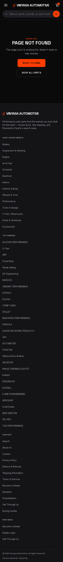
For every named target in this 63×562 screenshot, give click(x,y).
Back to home (31, 62)
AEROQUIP (7, 400)
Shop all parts (31, 72)
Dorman (6, 299)
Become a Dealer (11, 485)
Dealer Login (8, 532)
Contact (6, 454)
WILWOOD (7, 362)
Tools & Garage (10, 207)
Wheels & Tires (10, 195)
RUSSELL (6, 387)
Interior (5, 182)
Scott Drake (8, 406)
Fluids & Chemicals (11, 220)
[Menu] (5, 5)
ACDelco (6, 292)
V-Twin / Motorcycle (12, 214)
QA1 (4, 337)
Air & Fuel (7, 163)
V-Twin (5, 248)
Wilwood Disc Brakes (13, 356)
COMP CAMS (9, 305)
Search (6, 441)
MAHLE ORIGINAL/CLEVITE (15, 368)
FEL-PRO (6, 419)
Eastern (6, 375)
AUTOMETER (9, 343)
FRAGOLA (7, 324)
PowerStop (8, 261)
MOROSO (7, 280)
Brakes (5, 144)
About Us (7, 447)
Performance (9, 201)
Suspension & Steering (13, 150)
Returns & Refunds (11, 466)
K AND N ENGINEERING (13, 394)
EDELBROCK (8, 381)
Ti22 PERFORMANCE (12, 425)
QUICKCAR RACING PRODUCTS (18, 331)
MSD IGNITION (9, 413)
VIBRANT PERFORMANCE (15, 286)
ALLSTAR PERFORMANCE (15, 242)
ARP (4, 254)
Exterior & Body (10, 188)
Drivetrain (7, 169)
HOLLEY (6, 312)
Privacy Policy (9, 460)
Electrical (6, 176)
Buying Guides (9, 511)
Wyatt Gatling (9, 267)
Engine (5, 157)
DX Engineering (10, 273)
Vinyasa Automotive (31, 5)
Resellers (7, 492)
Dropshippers (9, 498)
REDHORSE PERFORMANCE (16, 318)
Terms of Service (11, 479)
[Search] (56, 14)
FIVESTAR (7, 349)
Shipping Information (12, 473)
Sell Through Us (10, 504)
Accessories (8, 226)
